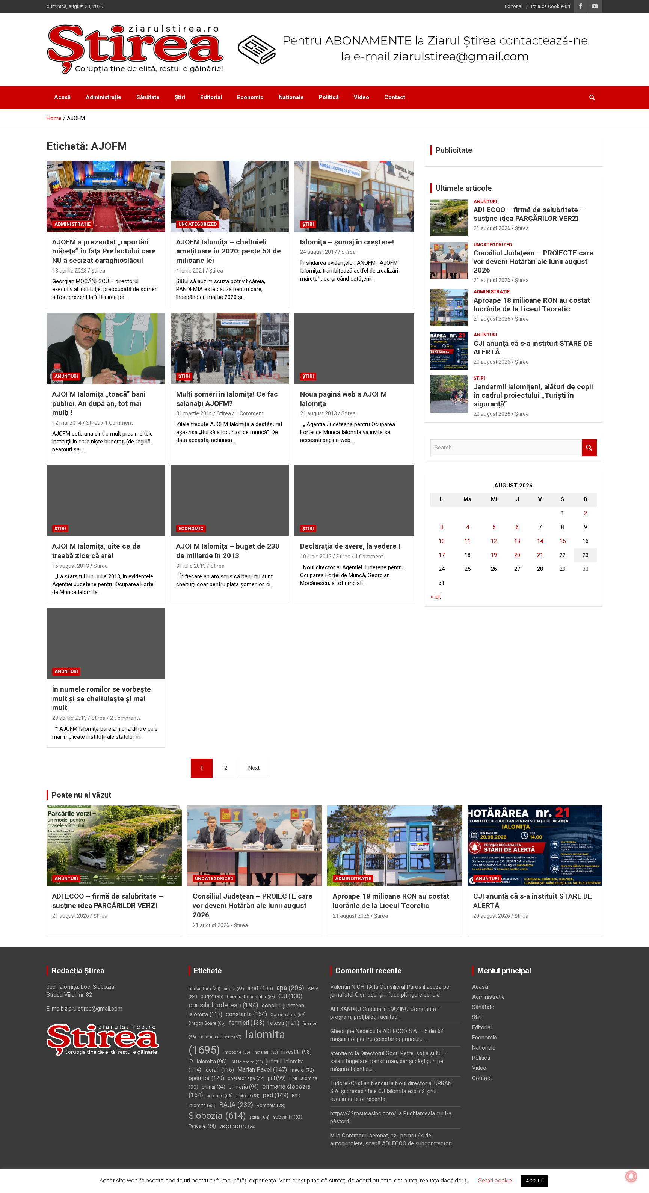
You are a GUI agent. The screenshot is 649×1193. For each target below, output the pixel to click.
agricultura (204, 988)
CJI (290, 996)
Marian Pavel (262, 1069)
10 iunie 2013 (316, 557)
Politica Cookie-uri (550, 6)
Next (254, 768)
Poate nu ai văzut (81, 794)
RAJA (236, 1105)
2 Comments (125, 718)
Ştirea (98, 271)
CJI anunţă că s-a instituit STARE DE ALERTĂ (533, 347)
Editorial (513, 6)
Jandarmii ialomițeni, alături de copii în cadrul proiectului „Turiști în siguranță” (533, 395)
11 (468, 541)
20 (517, 555)
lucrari (219, 1069)
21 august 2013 (318, 413)
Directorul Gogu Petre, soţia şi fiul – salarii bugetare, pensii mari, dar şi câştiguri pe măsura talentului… (389, 1061)
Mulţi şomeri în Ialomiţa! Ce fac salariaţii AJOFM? (227, 399)
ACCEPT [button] (534, 1181)
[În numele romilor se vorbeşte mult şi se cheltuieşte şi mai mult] (106, 644)
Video (361, 97)
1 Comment (119, 423)
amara (234, 988)
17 (442, 555)
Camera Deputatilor (251, 996)
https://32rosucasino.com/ (363, 1113)
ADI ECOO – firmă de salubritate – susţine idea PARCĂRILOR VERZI (529, 214)
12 (494, 541)
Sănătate (148, 97)
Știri (180, 97)
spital (259, 1117)
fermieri (246, 1022)
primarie (220, 1095)
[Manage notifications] (631, 1176)
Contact (394, 97)
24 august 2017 (318, 252)
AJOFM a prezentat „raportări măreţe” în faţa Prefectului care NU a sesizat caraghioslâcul (104, 251)
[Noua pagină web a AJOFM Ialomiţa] (354, 349)
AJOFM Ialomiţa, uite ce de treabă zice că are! (96, 551)
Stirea (348, 252)
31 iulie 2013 (191, 566)
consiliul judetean (223, 1005)
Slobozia (217, 1115)
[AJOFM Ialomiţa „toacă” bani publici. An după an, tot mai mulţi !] (106, 349)
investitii (296, 1052)
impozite (236, 1052)
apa (290, 988)
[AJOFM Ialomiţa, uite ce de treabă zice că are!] (106, 501)
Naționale (291, 97)
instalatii (266, 1052)
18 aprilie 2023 (69, 271)
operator (206, 1078)
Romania (271, 1105)
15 (563, 541)
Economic (250, 97)
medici (302, 1070)
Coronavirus (288, 1014)
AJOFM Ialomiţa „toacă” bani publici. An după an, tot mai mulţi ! (99, 403)
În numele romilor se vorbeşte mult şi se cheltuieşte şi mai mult (101, 698)
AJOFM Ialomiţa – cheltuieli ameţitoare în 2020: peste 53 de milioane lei (228, 251)
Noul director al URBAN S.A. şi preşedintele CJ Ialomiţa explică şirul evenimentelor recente (391, 1091)
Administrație (103, 97)
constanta (246, 1014)
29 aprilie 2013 (69, 718)
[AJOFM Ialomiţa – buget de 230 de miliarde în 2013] (230, 501)
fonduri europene (220, 1036)
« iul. (435, 596)
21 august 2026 (492, 228)
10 (442, 541)
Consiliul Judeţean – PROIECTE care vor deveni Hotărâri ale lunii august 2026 (533, 261)
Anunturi (66, 376)
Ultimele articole (464, 188)
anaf (260, 988)
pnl (277, 1078)
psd (275, 1095)
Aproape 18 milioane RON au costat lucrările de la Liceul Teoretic (532, 304)
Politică (329, 97)
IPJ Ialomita (208, 1062)
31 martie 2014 (194, 413)
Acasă (62, 97)
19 (494, 555)
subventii (287, 1117)
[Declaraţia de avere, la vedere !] (354, 501)
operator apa (246, 1078)
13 (517, 541)
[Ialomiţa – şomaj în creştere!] (354, 196)
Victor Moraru (237, 1126)
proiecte (248, 1095)
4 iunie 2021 (190, 271)
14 (540, 541)
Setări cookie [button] (495, 1180)
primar (213, 1087)
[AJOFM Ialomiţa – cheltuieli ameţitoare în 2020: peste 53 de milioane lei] (230, 196)
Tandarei (202, 1126)
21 (540, 555)
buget (212, 996)
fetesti (283, 1023)
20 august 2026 (492, 362)
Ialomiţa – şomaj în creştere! (347, 242)
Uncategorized (197, 224)
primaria (244, 1087)
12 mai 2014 (67, 423)
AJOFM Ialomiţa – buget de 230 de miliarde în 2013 (227, 551)
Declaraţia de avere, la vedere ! (350, 546)
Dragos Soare (207, 1023)
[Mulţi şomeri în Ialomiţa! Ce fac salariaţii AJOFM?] (230, 349)
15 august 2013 (70, 566)
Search (589, 447)
